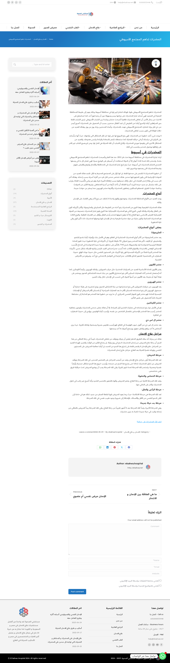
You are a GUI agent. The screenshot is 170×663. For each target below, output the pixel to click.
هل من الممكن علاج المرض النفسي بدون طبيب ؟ (28, 146)
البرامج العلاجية (117, 627)
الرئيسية (119, 614)
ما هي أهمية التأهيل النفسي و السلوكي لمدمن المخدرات (27, 132)
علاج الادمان (118, 633)
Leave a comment (86, 432)
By (113, 432)
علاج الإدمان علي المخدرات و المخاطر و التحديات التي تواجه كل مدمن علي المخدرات (26, 116)
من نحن (119, 621)
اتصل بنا (119, 646)
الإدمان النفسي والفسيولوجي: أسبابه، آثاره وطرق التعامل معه (27, 90)
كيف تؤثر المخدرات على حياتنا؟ (149, 422)
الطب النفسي (117, 640)
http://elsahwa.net (135, 468)
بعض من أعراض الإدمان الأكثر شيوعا (27, 160)
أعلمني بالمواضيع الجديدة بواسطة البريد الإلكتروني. (139, 586)
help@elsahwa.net (125, 2)
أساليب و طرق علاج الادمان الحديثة (26, 102)
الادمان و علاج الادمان (78, 61)
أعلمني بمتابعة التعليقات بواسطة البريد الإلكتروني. (139, 581)
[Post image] (44, 90)
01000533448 (144, 2)
